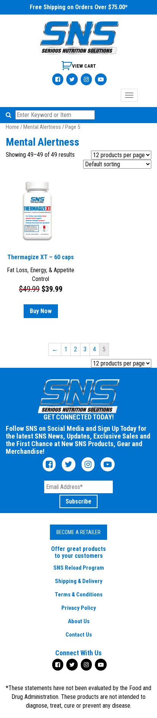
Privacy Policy (78, 607)
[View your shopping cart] (78, 68)
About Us (79, 621)
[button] (10, 115)
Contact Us (79, 634)
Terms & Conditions (79, 594)
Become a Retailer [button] (78, 532)
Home (12, 126)
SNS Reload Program (78, 567)
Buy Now (41, 311)
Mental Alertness (42, 126)
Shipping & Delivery (79, 581)
